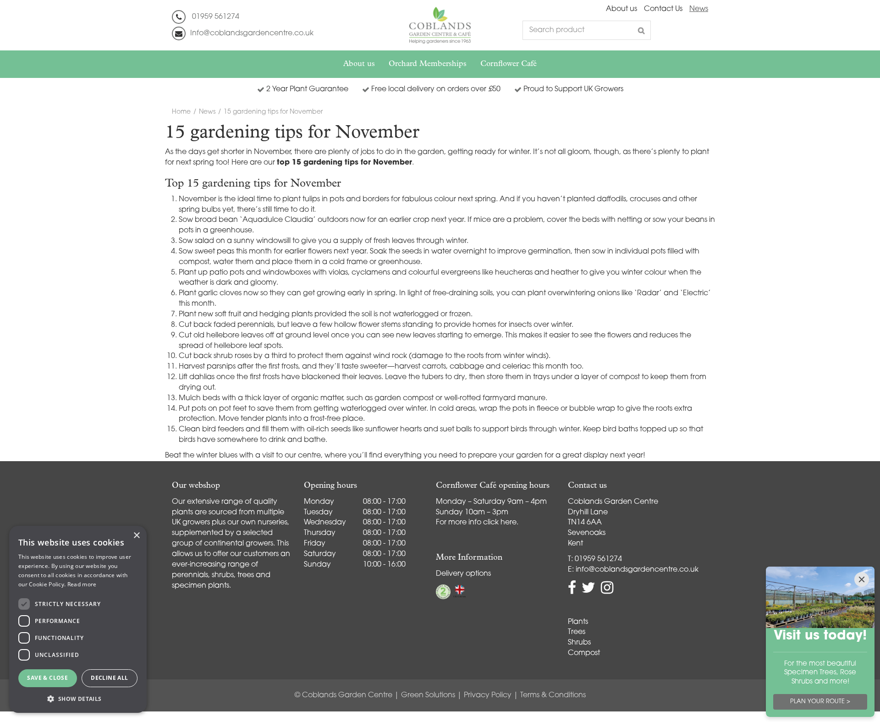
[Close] (861, 579)
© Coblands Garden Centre (343, 695)
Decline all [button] (109, 678)
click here (500, 522)
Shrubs (579, 642)
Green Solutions (428, 695)
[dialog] (78, 619)
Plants (578, 622)
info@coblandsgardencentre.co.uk (637, 569)
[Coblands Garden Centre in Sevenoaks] (440, 25)
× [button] (136, 535)
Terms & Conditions (553, 695)
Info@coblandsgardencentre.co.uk (252, 33)
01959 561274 (215, 17)
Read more (82, 584)
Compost (584, 653)
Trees (576, 632)
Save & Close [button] (47, 678)
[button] (78, 698)
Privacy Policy (488, 695)
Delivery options (463, 574)
